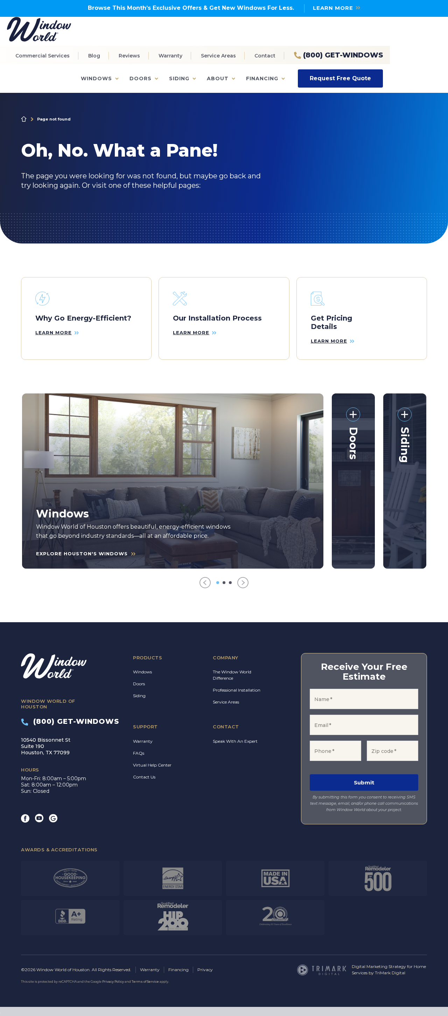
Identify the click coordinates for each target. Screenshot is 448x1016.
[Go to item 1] (217, 582)
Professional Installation (236, 690)
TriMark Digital (390, 972)
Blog (94, 56)
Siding (179, 78)
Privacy (205, 969)
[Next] (242, 583)
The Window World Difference (232, 675)
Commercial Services (42, 56)
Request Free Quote (340, 78)
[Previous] (205, 583)
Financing (262, 78)
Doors (141, 78)
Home (24, 119)
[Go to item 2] (224, 582)
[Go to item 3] (230, 582)
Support (145, 726)
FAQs (138, 753)
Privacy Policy (113, 981)
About (218, 78)
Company (225, 657)
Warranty (170, 56)
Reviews (129, 56)
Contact (264, 56)
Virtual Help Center (152, 765)
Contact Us (144, 777)
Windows (96, 78)
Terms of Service (145, 981)
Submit (364, 782)
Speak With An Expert (235, 741)
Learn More (333, 8)
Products (147, 657)
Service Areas (218, 56)
